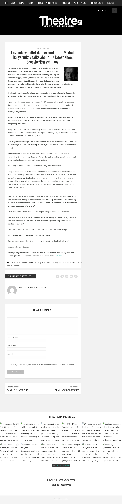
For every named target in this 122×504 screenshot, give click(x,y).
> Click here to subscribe (61, 484)
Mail (12, 346)
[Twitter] (98, 10)
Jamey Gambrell (59, 263)
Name (12, 337)
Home (6, 3)
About (13, 3)
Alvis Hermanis (15, 263)
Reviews (21, 3)
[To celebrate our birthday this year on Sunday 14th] (9, 452)
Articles (40, 3)
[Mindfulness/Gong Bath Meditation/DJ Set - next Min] (9, 432)
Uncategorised (43, 48)
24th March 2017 (13, 276)
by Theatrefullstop (26, 276)
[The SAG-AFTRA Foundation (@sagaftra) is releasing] (71, 432)
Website (10, 354)
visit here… (58, 256)
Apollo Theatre (28, 263)
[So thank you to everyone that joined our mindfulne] (91, 452)
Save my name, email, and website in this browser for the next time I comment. (42, 365)
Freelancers (110, 3)
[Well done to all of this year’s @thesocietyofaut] (30, 452)
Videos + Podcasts (52, 3)
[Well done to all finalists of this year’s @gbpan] (50, 452)
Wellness (84, 3)
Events (76, 3)
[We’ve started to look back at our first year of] (91, 432)
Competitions (66, 3)
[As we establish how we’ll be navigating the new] (50, 432)
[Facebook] (102, 10)
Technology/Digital (97, 3)
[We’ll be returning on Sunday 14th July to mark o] (71, 452)
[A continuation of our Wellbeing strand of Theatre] (30, 432)
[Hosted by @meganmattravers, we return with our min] (112, 452)
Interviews (30, 3)
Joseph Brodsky (73, 263)
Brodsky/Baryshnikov (43, 263)
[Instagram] (105, 10)
